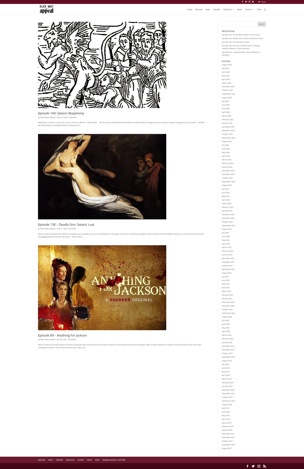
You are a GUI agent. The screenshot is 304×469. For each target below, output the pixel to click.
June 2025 (226, 105)
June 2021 (226, 280)
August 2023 (227, 185)
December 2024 (228, 127)
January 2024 (227, 167)
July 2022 (225, 233)
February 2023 (227, 207)
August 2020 (227, 317)
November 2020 (228, 306)
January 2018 (227, 430)
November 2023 (228, 174)
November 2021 (228, 262)
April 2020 (226, 331)
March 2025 (226, 116)
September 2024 (228, 138)
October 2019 (227, 353)
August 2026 (227, 65)
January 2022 (227, 255)
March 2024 (226, 160)
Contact (248, 10)
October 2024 (227, 134)
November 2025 (228, 86)
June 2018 (226, 412)
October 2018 (227, 397)
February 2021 (227, 295)
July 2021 (225, 276)
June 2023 (226, 192)
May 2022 (226, 240)
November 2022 (228, 218)
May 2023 (226, 196)
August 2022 (227, 229)
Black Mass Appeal (47, 117)
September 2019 (228, 357)
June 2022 (226, 236)
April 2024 (226, 156)
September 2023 (228, 181)
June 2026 (226, 72)
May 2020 (226, 328)
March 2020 (226, 335)
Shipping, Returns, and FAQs (113, 460)
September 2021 (228, 269)
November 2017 (228, 437)
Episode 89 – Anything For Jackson (62, 335)
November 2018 (228, 393)
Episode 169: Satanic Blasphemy (61, 113)
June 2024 (226, 149)
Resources (227, 10)
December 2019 (228, 346)
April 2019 (226, 375)
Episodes (198, 10)
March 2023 (226, 203)
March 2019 (226, 379)
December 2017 (228, 434)
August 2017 (227, 448)
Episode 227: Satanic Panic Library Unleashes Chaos (242, 38)
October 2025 (227, 90)
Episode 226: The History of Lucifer (235, 42)
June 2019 (226, 368)
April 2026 (226, 79)
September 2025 (228, 94)
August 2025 (227, 97)
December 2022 (228, 214)
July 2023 (225, 189)
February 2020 (227, 339)
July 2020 (225, 320)
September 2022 (228, 225)
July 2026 (225, 68)
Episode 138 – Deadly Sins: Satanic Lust (66, 224)
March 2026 (226, 83)
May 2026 (226, 76)
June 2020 (226, 324)
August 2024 (227, 141)
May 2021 (226, 284)
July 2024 (225, 145)
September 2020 (228, 313)
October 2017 (227, 441)
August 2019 (227, 360)
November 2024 (228, 130)
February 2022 (227, 251)
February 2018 (227, 426)
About (239, 10)
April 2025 (226, 112)
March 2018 (226, 423)
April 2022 (226, 244)
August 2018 (227, 404)
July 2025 (225, 101)
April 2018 (226, 419)
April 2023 (226, 200)
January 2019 (227, 386)
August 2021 (227, 273)
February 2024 (227, 163)
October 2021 (227, 265)
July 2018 (225, 408)
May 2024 (226, 152)
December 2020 (228, 302)
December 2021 (228, 258)
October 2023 (227, 178)
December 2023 (228, 171)
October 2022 (227, 222)
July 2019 (225, 364)
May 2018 (226, 415)
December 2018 (228, 390)
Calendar (216, 10)
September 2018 (228, 401)
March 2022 (226, 247)
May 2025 (226, 108)
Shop (259, 10)
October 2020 (227, 309)
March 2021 (226, 291)
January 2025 (227, 123)
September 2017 (228, 444)
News (208, 10)
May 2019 (226, 372)
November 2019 (228, 350)
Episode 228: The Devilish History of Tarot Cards (241, 35)
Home (189, 10)
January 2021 (227, 298)
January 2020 (227, 342)
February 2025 (227, 119)
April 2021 (226, 287)
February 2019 (227, 382)
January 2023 (227, 211)
